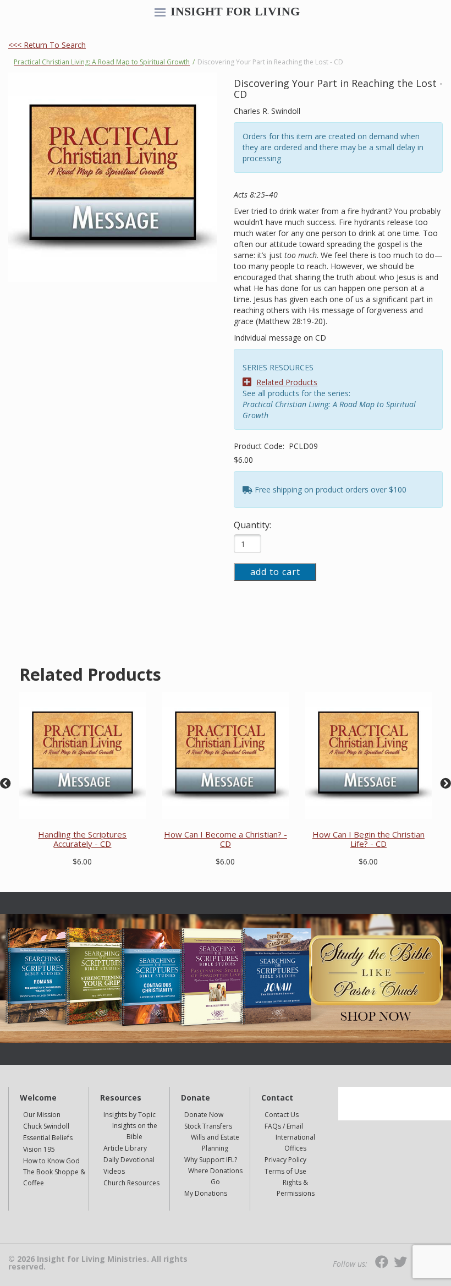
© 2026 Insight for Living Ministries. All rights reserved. (98, 1263)
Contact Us (282, 1114)
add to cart (275, 572)
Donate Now (203, 1114)
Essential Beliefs (48, 1137)
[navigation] (160, 13)
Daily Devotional (129, 1159)
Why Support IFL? (210, 1159)
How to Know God (51, 1160)
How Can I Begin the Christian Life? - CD (368, 839)
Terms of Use (285, 1171)
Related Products (286, 382)
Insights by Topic (129, 1114)
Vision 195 (39, 1149)
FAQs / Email (284, 1126)
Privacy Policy (285, 1159)
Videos (114, 1171)
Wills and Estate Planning (215, 1142)
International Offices (295, 1142)
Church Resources (131, 1183)
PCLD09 (303, 446)
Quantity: (252, 525)
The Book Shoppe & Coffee (54, 1177)
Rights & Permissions (296, 1188)
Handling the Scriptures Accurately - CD (82, 839)
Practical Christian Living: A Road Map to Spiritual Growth (102, 62)
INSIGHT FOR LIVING (235, 12)
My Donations (205, 1193)
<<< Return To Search (47, 45)
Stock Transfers (208, 1126)
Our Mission (42, 1114)
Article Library (125, 1148)
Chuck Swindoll (46, 1126)
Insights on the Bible (134, 1131)
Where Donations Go (215, 1176)
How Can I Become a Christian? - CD (225, 839)
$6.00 (243, 460)
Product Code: (260, 446)
